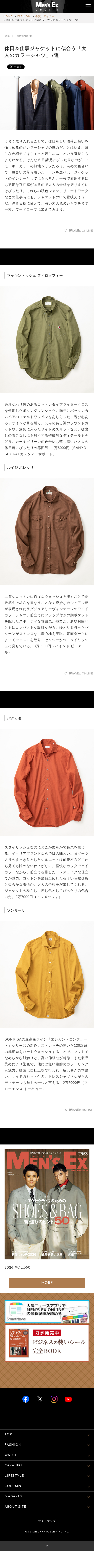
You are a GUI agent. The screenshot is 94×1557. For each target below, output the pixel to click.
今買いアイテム (45, 16)
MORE (47, 1283)
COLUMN (13, 1486)
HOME (7, 16)
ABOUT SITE (15, 1507)
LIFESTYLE (14, 1476)
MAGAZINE (15, 1496)
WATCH (11, 1455)
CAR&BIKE (14, 1465)
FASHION (23, 16)
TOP (8, 1434)
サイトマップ (47, 1521)
